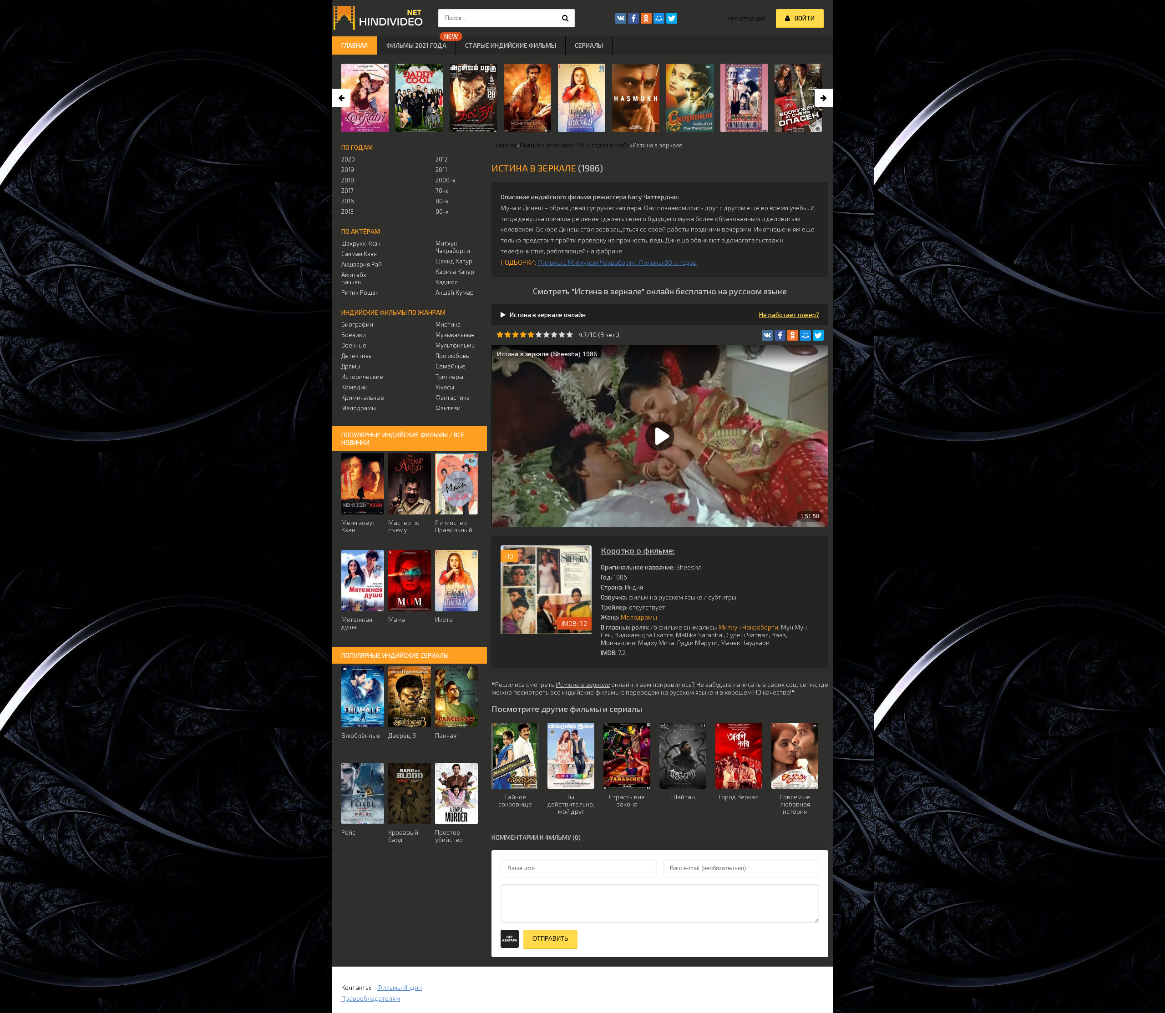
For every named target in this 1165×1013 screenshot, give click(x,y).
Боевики (353, 334)
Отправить (550, 938)
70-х (442, 190)
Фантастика (453, 397)
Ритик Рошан (360, 292)
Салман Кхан (359, 253)
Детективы (357, 355)
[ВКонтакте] (767, 335)
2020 (348, 159)
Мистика (448, 324)
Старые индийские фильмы (510, 45)
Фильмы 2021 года (416, 45)
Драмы (350, 366)
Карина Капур (455, 271)
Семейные (451, 366)
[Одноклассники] (792, 335)
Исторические (362, 376)
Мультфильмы (456, 345)
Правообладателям (370, 998)
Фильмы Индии (399, 987)
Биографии (357, 324)
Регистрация (746, 18)
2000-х (446, 180)
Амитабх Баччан (353, 278)
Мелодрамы (639, 617)
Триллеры (449, 376)
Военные (353, 345)
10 (569, 334)
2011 (441, 169)
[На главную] (377, 18)
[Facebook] (780, 335)
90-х (442, 211)
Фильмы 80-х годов (667, 262)
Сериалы (589, 45)
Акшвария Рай (361, 264)
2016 (347, 201)
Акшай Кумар (455, 292)
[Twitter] (818, 335)
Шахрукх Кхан (360, 243)
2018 (347, 180)
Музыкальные (455, 334)
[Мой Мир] (805, 335)
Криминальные (362, 397)
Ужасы (445, 387)
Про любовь (452, 355)
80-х (442, 201)
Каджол (447, 282)
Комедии (354, 387)
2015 (347, 211)
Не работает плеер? (789, 314)
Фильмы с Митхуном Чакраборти (586, 262)
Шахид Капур (454, 261)
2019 (347, 169)
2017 (347, 190)
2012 (442, 159)
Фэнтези (448, 408)
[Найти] (566, 18)
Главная (354, 45)
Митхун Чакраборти (748, 627)
